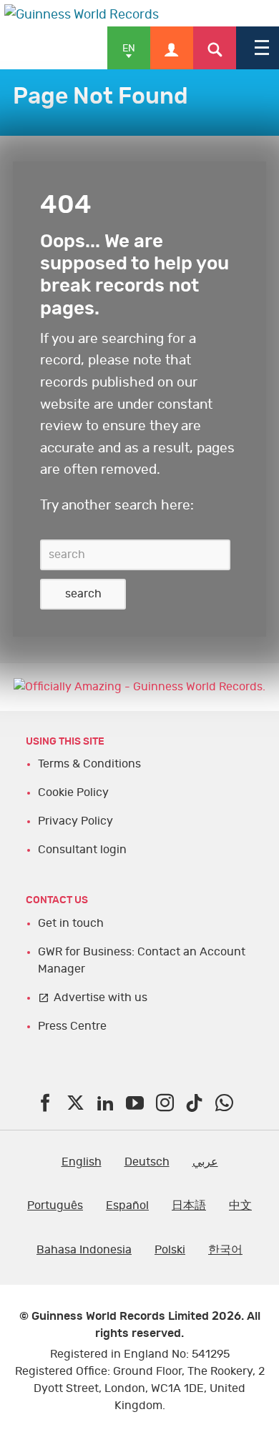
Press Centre (72, 1026)
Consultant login (82, 849)
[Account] (171, 47)
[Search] (214, 47)
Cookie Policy (73, 792)
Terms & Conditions (89, 764)
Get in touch (71, 923)
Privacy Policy (75, 821)
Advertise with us (100, 997)
